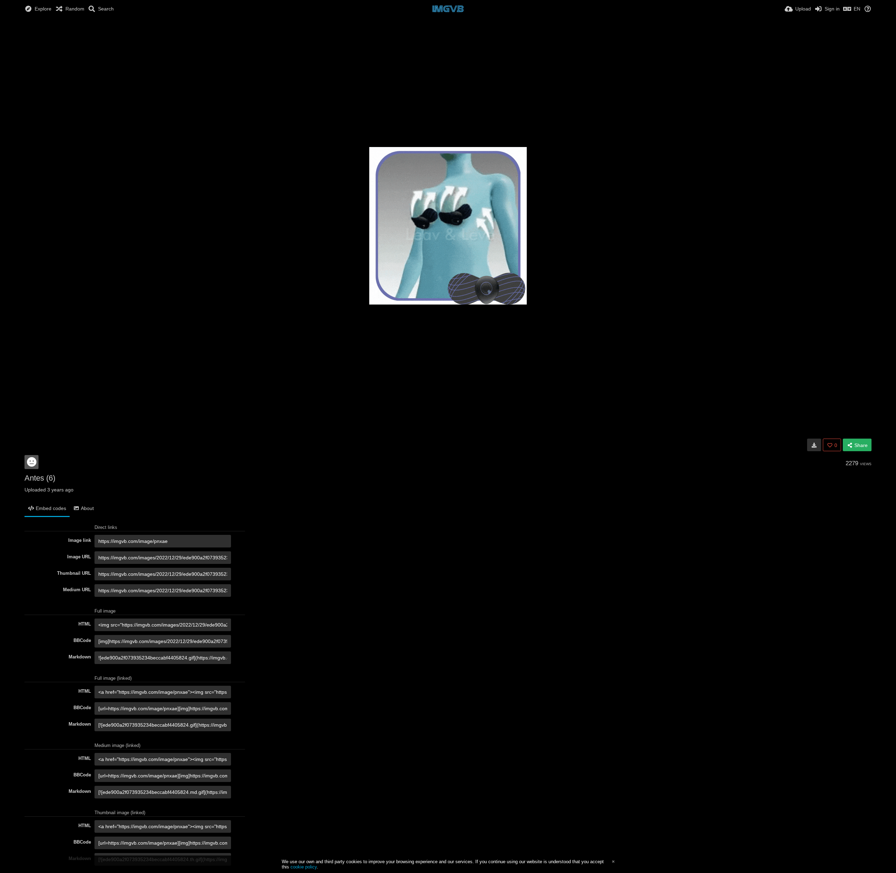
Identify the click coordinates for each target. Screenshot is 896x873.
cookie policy (303, 866)
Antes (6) (39, 478)
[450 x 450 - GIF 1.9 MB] (814, 445)
